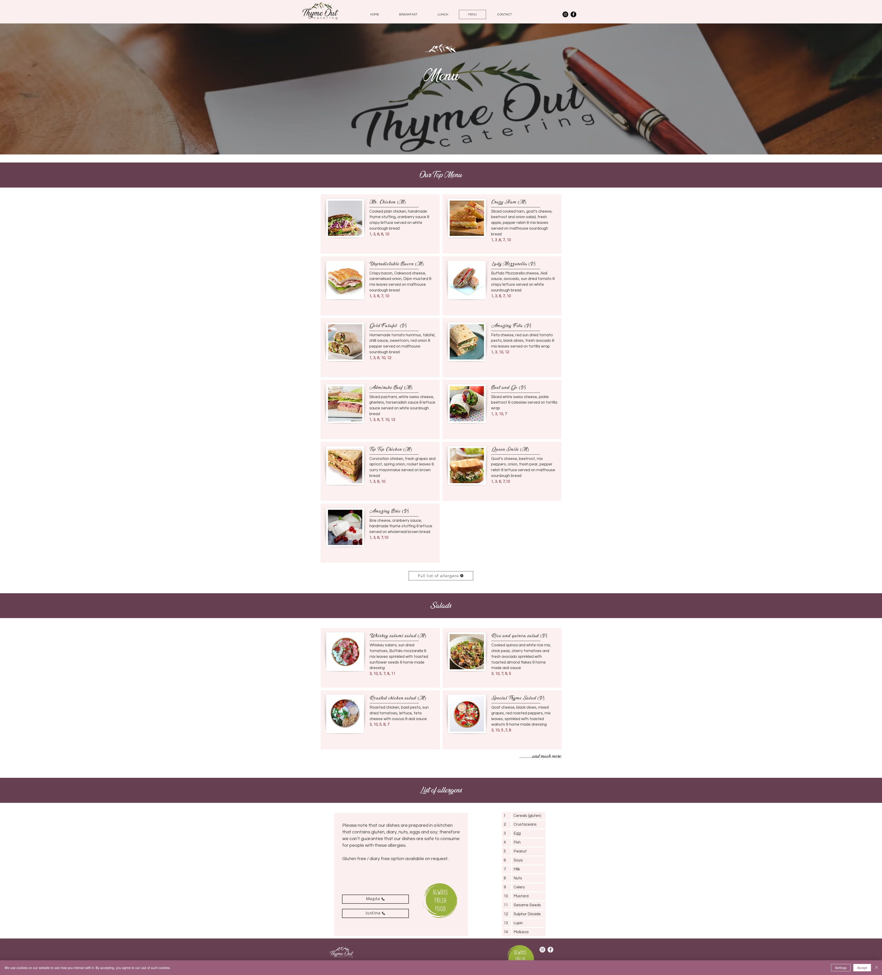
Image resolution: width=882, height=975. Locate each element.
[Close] (876, 967)
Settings (841, 967)
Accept (862, 967)
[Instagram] (565, 14)
